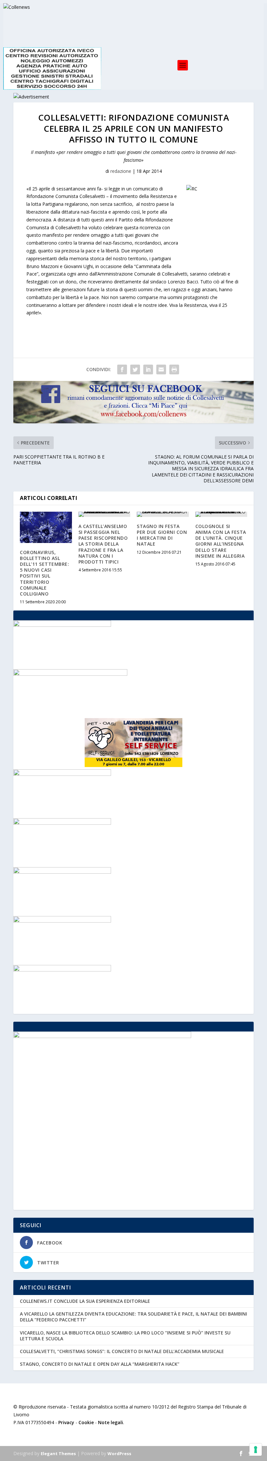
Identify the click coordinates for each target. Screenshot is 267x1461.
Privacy (66, 1422)
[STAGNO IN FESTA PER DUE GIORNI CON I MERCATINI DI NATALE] (163, 514)
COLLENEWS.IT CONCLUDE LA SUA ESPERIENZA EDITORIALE (85, 1301)
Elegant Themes (58, 1453)
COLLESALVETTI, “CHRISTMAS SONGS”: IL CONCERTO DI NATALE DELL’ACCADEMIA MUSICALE (122, 1351)
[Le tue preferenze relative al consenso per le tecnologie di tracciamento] (255, 1449)
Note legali (110, 1422)
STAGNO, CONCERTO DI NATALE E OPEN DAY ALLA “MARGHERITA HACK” (99, 1364)
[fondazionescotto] (62, 970)
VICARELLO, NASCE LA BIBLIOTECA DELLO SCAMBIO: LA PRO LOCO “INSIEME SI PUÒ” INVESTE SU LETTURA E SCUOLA (125, 1336)
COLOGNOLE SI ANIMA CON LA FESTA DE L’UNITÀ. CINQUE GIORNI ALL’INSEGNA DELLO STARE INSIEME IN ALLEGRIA (220, 541)
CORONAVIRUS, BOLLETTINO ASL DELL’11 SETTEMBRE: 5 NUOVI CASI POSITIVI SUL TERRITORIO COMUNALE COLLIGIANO (44, 573)
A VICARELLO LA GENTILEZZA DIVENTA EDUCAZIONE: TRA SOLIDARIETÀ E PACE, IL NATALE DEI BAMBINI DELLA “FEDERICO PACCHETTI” (133, 1317)
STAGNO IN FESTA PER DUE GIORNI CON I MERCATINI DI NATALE (162, 535)
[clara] (62, 625)
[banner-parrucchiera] (62, 823)
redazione (120, 171)
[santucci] (62, 872)
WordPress (119, 1453)
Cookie (86, 1422)
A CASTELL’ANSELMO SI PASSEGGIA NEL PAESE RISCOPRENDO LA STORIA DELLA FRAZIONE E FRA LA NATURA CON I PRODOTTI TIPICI (103, 544)
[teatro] (62, 921)
